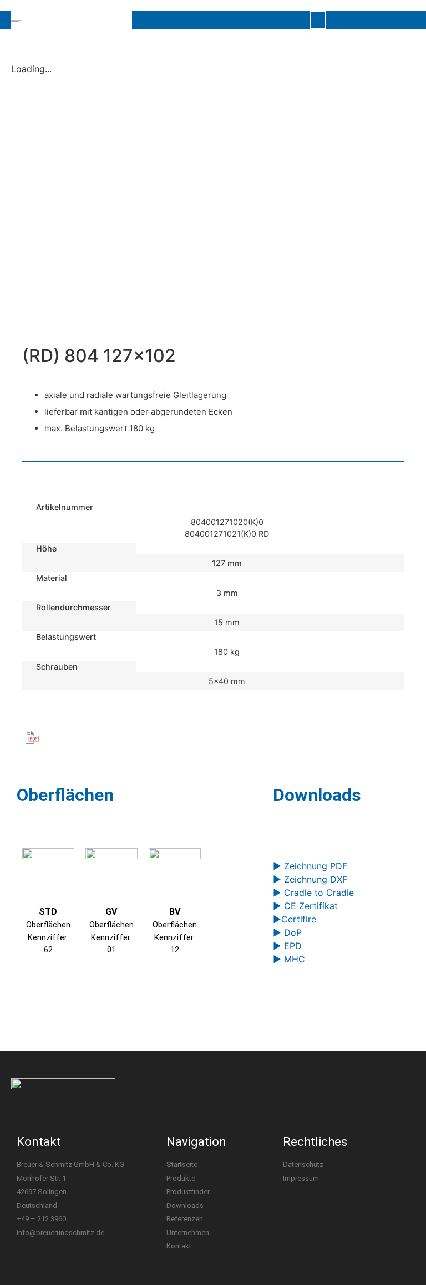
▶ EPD (287, 945)
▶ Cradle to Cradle (313, 892)
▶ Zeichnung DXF (310, 879)
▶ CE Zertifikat (305, 905)
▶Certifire (294, 919)
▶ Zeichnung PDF (310, 865)
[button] (318, 20)
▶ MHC (289, 959)
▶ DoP (287, 932)
